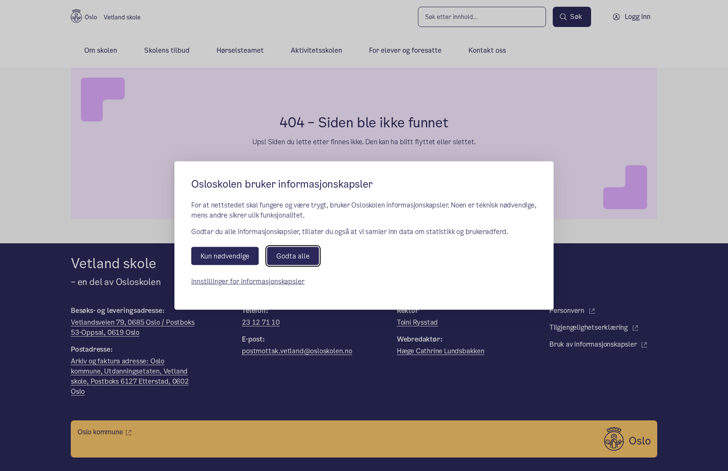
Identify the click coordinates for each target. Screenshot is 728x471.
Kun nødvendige (225, 256)
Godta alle (293, 256)
